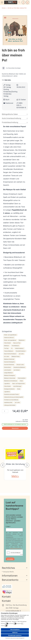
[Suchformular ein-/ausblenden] (19, 2)
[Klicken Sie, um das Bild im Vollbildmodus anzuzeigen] (15, 30)
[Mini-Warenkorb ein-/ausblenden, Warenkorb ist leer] (27, 2)
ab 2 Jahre (21, 353)
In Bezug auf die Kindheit (9, 405)
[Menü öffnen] (2, 2)
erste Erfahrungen (17, 386)
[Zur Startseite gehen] (10, 2)
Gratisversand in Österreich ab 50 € (15, 424)
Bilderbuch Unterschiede (9, 378)
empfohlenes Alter (8, 402)
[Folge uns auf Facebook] (15, 588)
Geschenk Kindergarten (9, 361)
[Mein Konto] (23, 2)
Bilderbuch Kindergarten (9, 375)
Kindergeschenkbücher (9, 389)
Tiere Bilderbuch (15, 345)
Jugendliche (7, 383)
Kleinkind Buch (7, 367)
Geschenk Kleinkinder (9, 364)
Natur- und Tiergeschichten (18, 383)
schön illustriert (7, 370)
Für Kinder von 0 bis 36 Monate (11, 399)
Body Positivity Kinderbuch (10, 353)
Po (11, 348)
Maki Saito (8, 80)
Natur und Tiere (16, 343)
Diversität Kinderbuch (20, 351)
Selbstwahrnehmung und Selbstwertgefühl (13, 397)
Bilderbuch (6, 345)
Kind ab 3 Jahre (20, 364)
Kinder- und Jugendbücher (10, 340)
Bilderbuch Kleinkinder (9, 359)
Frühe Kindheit (7, 343)
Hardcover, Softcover (9, 337)
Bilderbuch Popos (15, 356)
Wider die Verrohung (15, 464)
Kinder (21, 380)
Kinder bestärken (21, 378)
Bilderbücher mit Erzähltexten (10, 380)
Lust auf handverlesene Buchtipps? (14, 505)
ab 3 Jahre (6, 356)
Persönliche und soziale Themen (11, 394)
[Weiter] (27, 465)
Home (3, 8)
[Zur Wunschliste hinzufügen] (3, 68)
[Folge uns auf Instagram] (15, 594)
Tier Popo (6, 348)
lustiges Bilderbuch (8, 372)
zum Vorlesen (17, 370)
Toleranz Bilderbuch (8, 351)
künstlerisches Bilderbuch (19, 367)
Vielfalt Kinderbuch (19, 348)
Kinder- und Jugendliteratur (10, 334)
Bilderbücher (21, 340)
